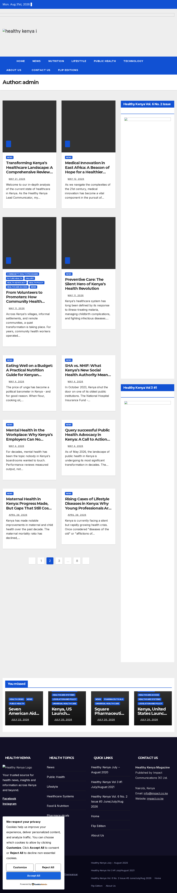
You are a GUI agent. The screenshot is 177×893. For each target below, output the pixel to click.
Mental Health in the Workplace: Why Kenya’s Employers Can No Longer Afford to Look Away (29, 439)
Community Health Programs (22, 274)
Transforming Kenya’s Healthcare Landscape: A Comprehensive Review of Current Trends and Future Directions (29, 172)
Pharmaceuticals (113, 699)
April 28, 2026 (18, 515)
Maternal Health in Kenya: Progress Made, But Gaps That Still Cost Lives (28, 506)
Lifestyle (79, 61)
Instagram (9, 803)
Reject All (48, 867)
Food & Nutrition (58, 806)
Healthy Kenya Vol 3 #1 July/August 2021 (112, 870)
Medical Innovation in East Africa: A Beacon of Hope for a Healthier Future (87, 170)
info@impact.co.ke (156, 793)
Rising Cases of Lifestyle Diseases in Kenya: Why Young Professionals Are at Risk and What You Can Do (88, 508)
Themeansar (71, 874)
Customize (20, 867)
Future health (14, 278)
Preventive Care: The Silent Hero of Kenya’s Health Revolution (85, 284)
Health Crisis (17, 699)
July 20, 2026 (63, 719)
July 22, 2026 (20, 719)
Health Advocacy (16, 283)
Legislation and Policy (64, 699)
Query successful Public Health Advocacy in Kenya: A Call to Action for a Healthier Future (87, 437)
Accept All (33, 875)
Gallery (30, 278)
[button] (172, 65)
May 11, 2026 (17, 308)
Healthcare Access (17, 287)
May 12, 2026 (76, 179)
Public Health (105, 61)
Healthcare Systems (63, 695)
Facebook (9, 798)
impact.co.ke (155, 798)
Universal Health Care (64, 704)
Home (21, 61)
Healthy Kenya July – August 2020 (109, 862)
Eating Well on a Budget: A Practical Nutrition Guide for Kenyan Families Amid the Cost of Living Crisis (29, 374)
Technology (133, 61)
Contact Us (41, 70)
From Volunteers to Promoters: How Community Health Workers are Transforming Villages (26, 301)
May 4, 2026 (16, 381)
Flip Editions (68, 70)
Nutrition (56, 61)
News (36, 61)
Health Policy (36, 283)
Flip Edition (98, 826)
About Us (14, 70)
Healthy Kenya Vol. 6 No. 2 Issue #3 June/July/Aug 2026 (109, 801)
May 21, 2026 (17, 179)
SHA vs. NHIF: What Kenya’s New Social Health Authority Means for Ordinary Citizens (87, 372)
